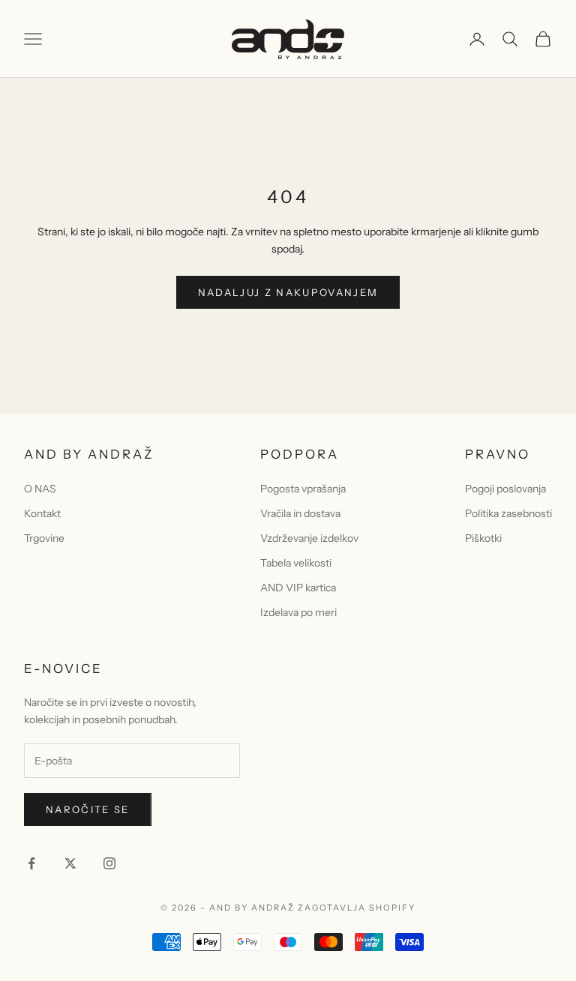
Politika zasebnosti (508, 513)
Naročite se (88, 809)
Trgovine (44, 538)
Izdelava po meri (298, 612)
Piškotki (483, 538)
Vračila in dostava (300, 513)
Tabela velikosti (296, 563)
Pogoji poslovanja (505, 488)
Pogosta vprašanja (303, 488)
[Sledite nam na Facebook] (31, 863)
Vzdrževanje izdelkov (309, 538)
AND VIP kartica (298, 587)
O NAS (40, 488)
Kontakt (42, 513)
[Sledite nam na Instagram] (109, 863)
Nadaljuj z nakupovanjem (288, 292)
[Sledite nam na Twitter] (70, 863)
